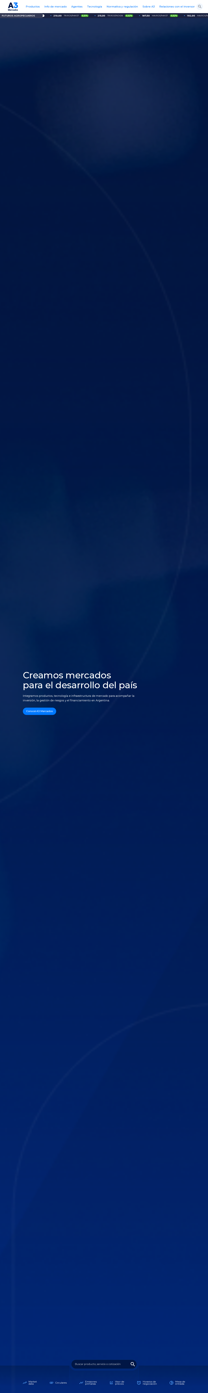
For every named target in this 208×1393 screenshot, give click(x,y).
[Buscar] (199, 7)
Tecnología (94, 6)
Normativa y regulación (122, 6)
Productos (33, 6)
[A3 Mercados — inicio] (13, 6)
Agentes (77, 6)
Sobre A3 (149, 6)
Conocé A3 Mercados (39, 711)
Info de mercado (55, 6)
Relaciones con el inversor (177, 6)
